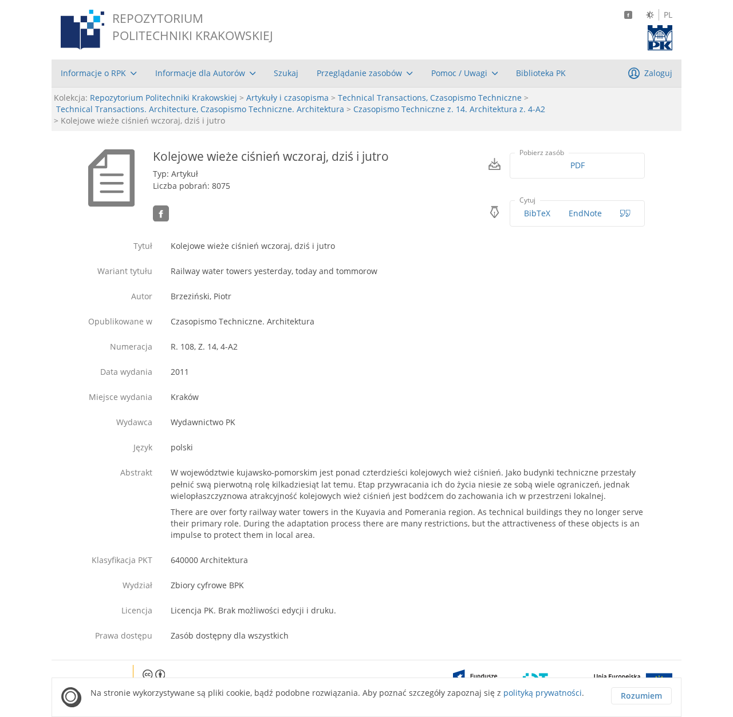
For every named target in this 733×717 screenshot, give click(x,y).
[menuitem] (99, 73)
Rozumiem (641, 695)
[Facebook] (628, 15)
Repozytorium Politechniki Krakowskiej (163, 97)
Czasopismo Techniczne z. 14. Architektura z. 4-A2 (449, 109)
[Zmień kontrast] (650, 15)
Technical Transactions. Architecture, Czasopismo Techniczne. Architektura (200, 109)
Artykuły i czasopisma (287, 97)
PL (668, 15)
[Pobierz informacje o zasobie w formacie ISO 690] (625, 213)
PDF (577, 165)
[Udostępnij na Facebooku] (161, 213)
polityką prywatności (542, 692)
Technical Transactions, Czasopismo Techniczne (430, 97)
